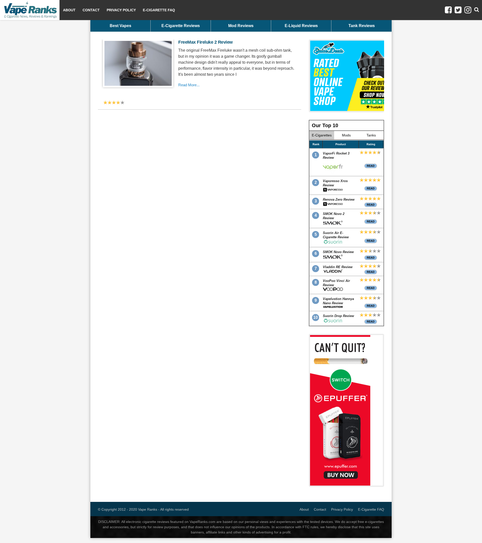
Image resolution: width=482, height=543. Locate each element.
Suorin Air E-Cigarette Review (336, 235)
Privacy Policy (121, 10)
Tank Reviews (361, 26)
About (69, 10)
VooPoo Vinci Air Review (336, 283)
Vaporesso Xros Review (335, 183)
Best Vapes (120, 26)
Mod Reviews (241, 26)
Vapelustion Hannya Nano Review (338, 301)
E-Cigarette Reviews (180, 26)
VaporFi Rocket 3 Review (336, 155)
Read (371, 165)
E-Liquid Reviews (301, 26)
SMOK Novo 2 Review (333, 216)
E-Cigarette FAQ (159, 10)
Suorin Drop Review (338, 316)
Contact (91, 10)
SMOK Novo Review (338, 252)
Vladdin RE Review (337, 267)
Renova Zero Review (338, 199)
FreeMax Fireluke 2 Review (205, 42)
